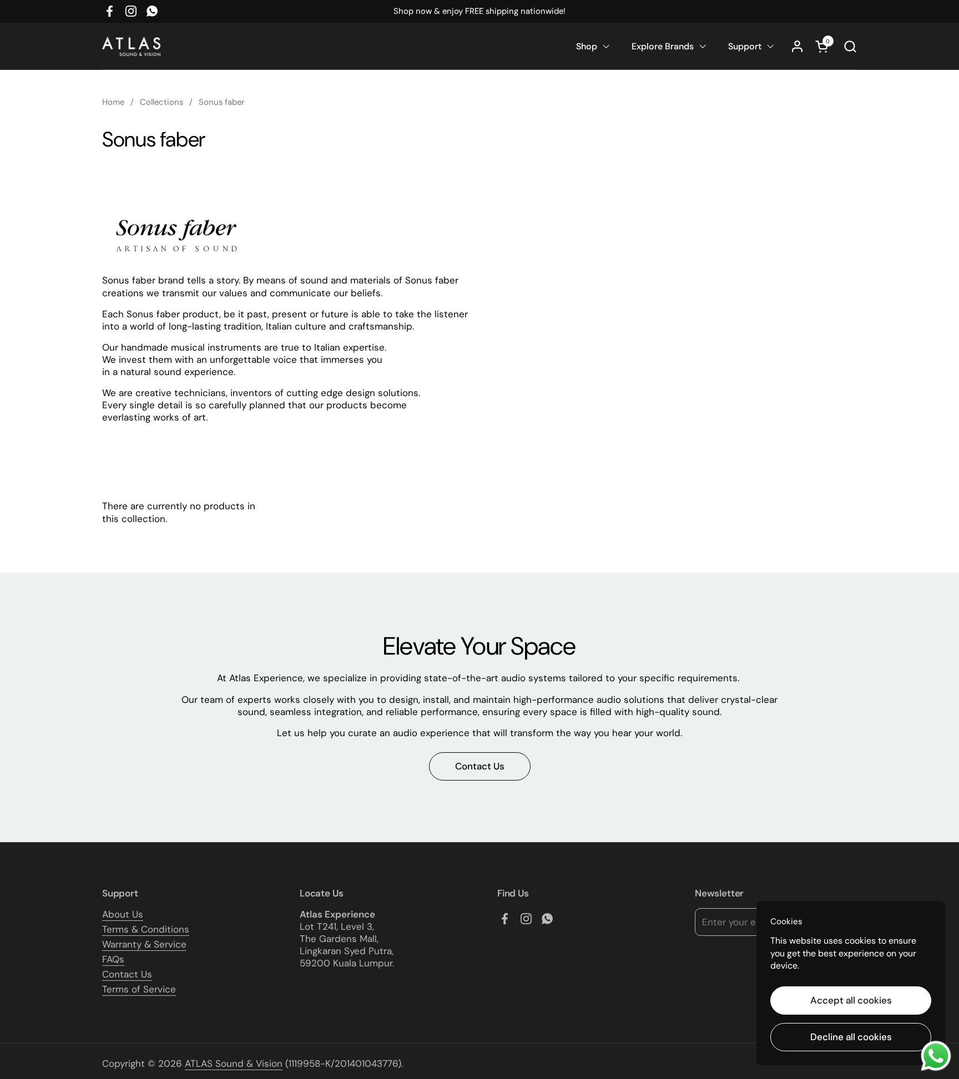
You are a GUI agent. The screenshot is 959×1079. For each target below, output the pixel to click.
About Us (122, 914)
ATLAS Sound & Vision (233, 1063)
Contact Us (127, 974)
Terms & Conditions (145, 929)
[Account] (797, 46)
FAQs (113, 959)
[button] (850, 46)
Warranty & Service (144, 944)
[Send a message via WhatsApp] (935, 1056)
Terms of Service (139, 989)
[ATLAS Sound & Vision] (131, 46)
